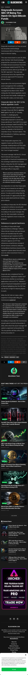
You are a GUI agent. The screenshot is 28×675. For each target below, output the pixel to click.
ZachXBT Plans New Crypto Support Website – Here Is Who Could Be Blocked (17, 534)
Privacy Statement (18, 673)
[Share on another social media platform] (24, 42)
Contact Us (14, 644)
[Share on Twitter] (4, 42)
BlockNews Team (11, 22)
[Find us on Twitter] (10, 619)
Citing (16, 166)
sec (17, 357)
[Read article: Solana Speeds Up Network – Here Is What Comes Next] (14, 393)
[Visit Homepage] (15, 2)
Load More (14, 515)
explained (12, 300)
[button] (25, 655)
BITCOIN (4, 440)
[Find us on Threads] (17, 619)
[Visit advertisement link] (14, 589)
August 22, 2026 (5, 405)
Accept (14, 669)
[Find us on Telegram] (14, 619)
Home (2, 7)
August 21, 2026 (5, 447)
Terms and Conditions (14, 648)
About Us (14, 641)
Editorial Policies (14, 646)
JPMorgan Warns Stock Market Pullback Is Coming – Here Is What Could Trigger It (18, 559)
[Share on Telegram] (11, 42)
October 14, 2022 (7, 24)
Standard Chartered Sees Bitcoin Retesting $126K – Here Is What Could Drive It (17, 550)
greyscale (12, 357)
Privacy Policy (14, 650)
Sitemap (14, 652)
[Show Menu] (26, 2)
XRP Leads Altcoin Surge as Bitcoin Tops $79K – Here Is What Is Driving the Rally (17, 542)
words (6, 255)
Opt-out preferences (9, 673)
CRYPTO (4, 398)
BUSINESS (7, 7)
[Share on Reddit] (17, 42)
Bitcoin (6, 357)
